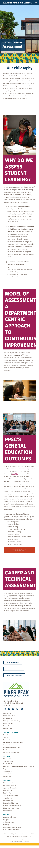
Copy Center (7, 798)
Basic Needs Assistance (14, 675)
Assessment (7, 776)
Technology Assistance (10, 795)
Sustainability (7, 771)
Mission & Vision (8, 759)
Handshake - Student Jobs (12, 827)
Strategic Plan (8, 761)
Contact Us (7, 713)
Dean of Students (9, 740)
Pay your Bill (7, 790)
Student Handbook (9, 783)
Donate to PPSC (8, 728)
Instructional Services (10, 803)
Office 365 (6, 824)
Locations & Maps (9, 715)
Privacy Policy (24, 836)
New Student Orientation (11, 829)
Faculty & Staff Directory (11, 720)
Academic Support (13, 662)
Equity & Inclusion (9, 764)
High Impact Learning (10, 769)
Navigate (6, 819)
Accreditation (7, 774)
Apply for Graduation (10, 788)
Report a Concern (9, 735)
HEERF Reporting (16, 836)
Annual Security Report (11, 752)
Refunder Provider (25, 834)
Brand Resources (9, 726)
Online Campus (8, 822)
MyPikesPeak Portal (10, 817)
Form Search (7, 810)
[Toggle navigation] (36, 2)
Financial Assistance (13, 669)
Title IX (5, 737)
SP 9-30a (15, 474)
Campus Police (8, 745)
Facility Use (7, 793)
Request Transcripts (9, 785)
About (10, 43)
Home (4, 43)
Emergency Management (11, 747)
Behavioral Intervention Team (13, 742)
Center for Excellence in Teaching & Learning (18, 766)
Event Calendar (8, 723)
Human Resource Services (12, 805)
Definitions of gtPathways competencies (19, 550)
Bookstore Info (8, 800)
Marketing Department (11, 808)
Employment (7, 718)
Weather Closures (9, 750)
